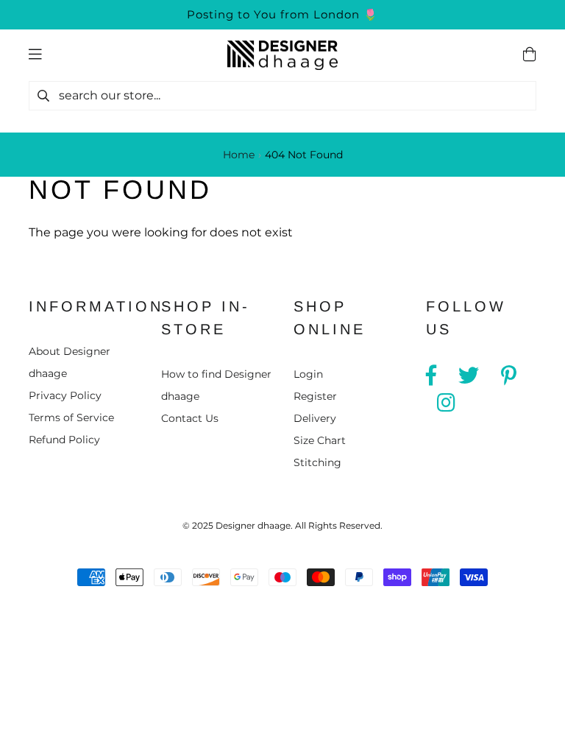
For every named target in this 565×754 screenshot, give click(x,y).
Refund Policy (64, 439)
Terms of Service (71, 417)
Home (239, 154)
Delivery (315, 418)
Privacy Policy (65, 395)
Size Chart (320, 440)
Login (308, 374)
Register (315, 396)
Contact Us (189, 418)
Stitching (317, 462)
